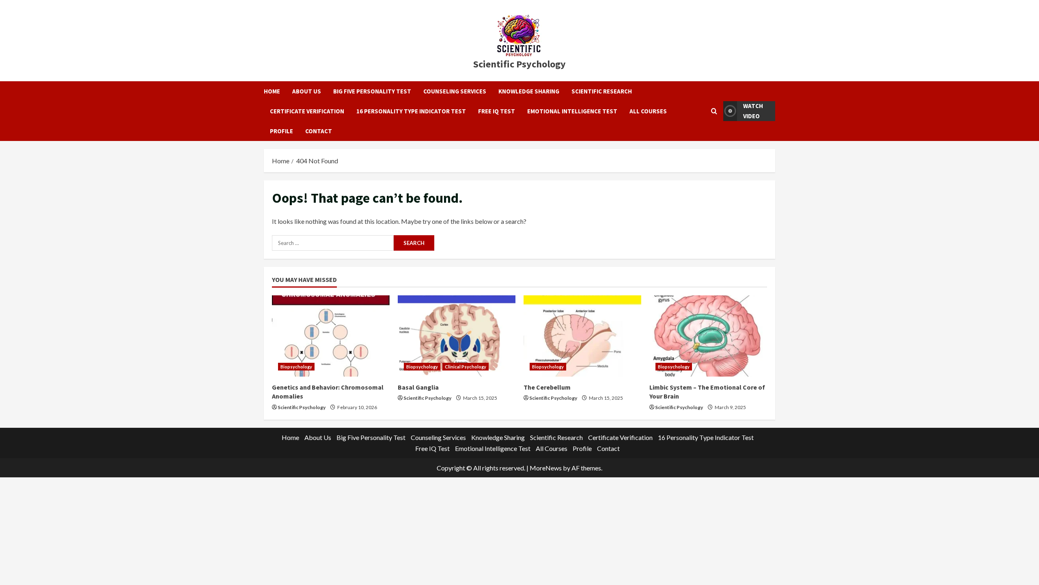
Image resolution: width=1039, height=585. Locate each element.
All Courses (648, 111)
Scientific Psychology (519, 64)
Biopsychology (296, 366)
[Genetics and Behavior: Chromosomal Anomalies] (331, 336)
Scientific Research (601, 91)
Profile (281, 131)
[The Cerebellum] (582, 336)
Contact (318, 131)
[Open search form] (714, 111)
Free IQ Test (496, 111)
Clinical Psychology (465, 366)
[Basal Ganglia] (456, 336)
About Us (306, 91)
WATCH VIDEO (753, 111)
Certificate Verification (307, 111)
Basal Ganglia (418, 387)
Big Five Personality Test (372, 91)
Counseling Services (454, 91)
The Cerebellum (547, 387)
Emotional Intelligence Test (572, 111)
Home (272, 91)
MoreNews (546, 468)
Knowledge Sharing (528, 91)
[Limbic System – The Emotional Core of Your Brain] (708, 336)
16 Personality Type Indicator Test (411, 111)
